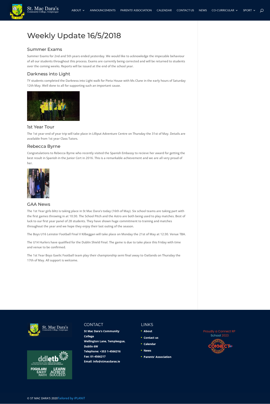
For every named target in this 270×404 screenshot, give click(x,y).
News (203, 10)
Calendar (164, 10)
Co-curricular (223, 10)
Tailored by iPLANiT (71, 398)
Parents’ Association (136, 10)
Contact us (185, 10)
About (76, 10)
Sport (247, 10)
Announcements (102, 10)
